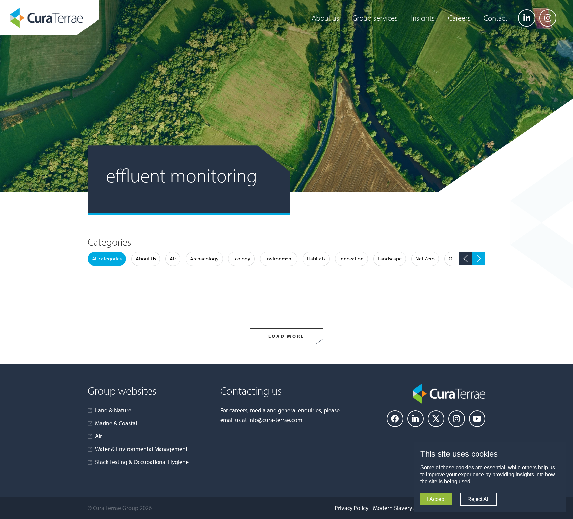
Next (478, 258)
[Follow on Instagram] (547, 18)
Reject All (478, 499)
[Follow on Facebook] (395, 418)
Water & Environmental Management (141, 449)
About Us (146, 258)
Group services (375, 18)
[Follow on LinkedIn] (526, 18)
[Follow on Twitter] (436, 418)
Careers (459, 18)
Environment (278, 258)
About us (325, 18)
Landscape (390, 258)
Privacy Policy (351, 508)
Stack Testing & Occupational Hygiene (142, 462)
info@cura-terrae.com (275, 420)
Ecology (241, 258)
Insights (423, 18)
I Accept (436, 499)
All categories (107, 258)
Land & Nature (113, 410)
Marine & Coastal (116, 423)
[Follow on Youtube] (477, 418)
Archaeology (204, 258)
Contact (495, 18)
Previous (465, 258)
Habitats (316, 258)
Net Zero (425, 258)
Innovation (351, 258)
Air (173, 258)
